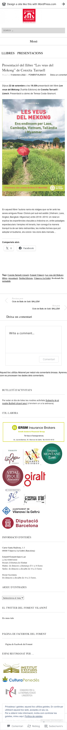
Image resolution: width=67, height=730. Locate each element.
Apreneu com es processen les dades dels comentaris (33, 374)
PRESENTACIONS (30, 53)
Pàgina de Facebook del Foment (24, 634)
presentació (13, 278)
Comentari (49, 359)
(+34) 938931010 (9, 559)
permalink (6, 280)
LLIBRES (8, 53)
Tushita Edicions (26, 278)
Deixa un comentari (58, 74)
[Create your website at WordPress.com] (33, 4)
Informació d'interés (16, 537)
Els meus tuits (8, 618)
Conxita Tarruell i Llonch (18, 274)
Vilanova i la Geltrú (42, 278)
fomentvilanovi (37, 74)
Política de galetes (34, 716)
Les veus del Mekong (54, 274)
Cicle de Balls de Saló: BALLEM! (26, 300)
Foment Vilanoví (37, 274)
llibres (4, 278)
